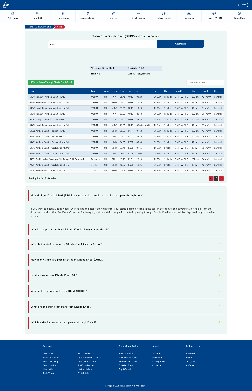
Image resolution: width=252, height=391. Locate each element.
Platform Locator (86, 365)
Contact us (157, 365)
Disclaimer (157, 358)
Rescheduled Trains (128, 361)
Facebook (190, 354)
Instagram (191, 361)
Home (243, 5)
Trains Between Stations (89, 358)
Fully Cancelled (126, 354)
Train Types (48, 373)
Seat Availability (50, 361)
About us (156, 354)
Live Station (48, 369)
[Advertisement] (126, 57)
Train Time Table (51, 358)
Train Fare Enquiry (87, 361)
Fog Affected (125, 369)
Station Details (85, 369)
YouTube (190, 365)
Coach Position (50, 365)
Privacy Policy (158, 361)
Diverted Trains (126, 365)
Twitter (189, 358)
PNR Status (48, 354)
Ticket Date (83, 373)
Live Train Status (86, 354)
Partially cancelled (127, 358)
